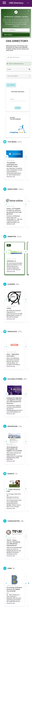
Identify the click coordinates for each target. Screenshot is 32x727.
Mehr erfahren (8, 34)
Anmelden (17, 107)
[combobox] (18, 77)
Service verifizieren (9, 30)
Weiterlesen (10, 176)
